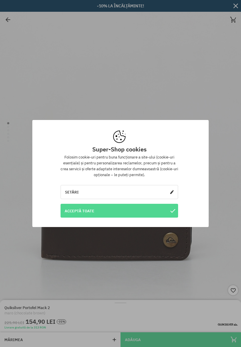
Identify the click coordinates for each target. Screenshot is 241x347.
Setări (72, 192)
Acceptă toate (79, 210)
